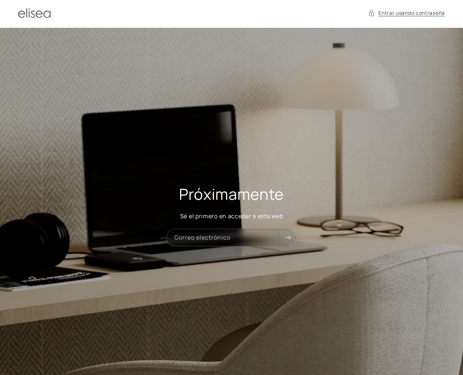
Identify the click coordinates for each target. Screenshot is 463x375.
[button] (406, 12)
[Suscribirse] (288, 237)
